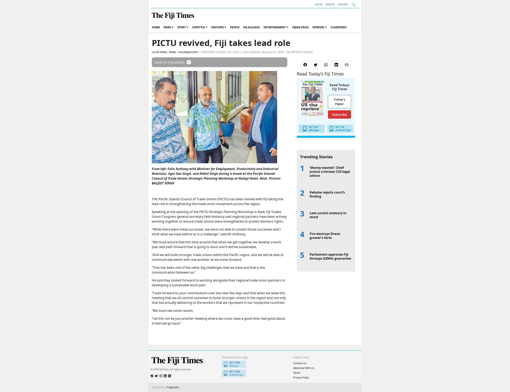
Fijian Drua (300, 27)
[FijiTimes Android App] (255, 373)
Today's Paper (339, 101)
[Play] (189, 62)
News (167, 27)
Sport (182, 27)
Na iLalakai (251, 27)
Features (217, 27)
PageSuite (173, 387)
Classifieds (338, 27)
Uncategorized (188, 52)
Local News (159, 52)
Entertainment (275, 27)
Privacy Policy (301, 377)
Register (330, 4)
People (234, 27)
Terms (296, 372)
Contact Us (299, 363)
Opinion (318, 27)
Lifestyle (198, 27)
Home (156, 27)
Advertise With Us (303, 368)
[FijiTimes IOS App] (255, 364)
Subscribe (343, 4)
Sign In (318, 4)
